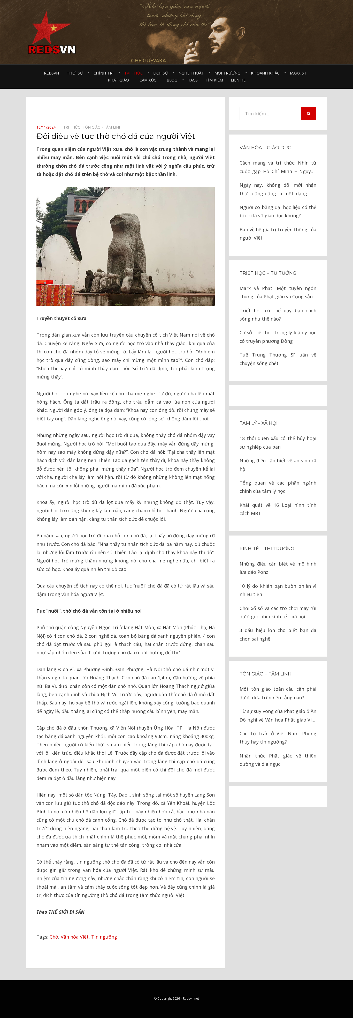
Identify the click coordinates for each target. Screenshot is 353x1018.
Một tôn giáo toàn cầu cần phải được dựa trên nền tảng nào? (278, 693)
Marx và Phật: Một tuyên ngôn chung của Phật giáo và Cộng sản (278, 292)
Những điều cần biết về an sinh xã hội (278, 464)
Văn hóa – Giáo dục (265, 148)
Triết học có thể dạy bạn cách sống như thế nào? (278, 314)
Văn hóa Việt (75, 937)
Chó (54, 937)
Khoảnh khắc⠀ (266, 73)
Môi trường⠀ (228, 73)
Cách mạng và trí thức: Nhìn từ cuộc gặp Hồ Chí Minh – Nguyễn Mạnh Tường (278, 167)
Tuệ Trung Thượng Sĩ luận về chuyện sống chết (278, 359)
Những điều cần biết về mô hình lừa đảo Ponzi (278, 568)
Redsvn (51, 73)
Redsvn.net (191, 998)
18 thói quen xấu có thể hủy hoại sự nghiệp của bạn (278, 442)
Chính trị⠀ (105, 73)
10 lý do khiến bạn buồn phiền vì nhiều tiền (278, 590)
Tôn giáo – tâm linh (265, 674)
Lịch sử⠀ (162, 73)
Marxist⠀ (299, 73)
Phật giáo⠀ (120, 80)
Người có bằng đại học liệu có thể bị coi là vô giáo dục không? (278, 211)
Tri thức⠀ (134, 73)
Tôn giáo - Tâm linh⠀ (103, 127)
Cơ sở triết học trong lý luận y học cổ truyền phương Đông (278, 336)
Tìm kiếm (214, 80)
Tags (193, 80)
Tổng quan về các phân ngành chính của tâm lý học (278, 487)
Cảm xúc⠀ (149, 80)
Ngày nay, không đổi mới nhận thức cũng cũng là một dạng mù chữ (278, 190)
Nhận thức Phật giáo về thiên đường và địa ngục (278, 760)
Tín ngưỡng (104, 937)
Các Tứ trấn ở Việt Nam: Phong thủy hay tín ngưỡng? (278, 737)
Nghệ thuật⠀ (193, 73)
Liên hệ (238, 80)
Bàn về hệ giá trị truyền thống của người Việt (278, 233)
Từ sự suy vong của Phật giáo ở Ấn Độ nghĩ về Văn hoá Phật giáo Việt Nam (278, 716)
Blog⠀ (173, 80)
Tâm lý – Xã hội (259, 423)
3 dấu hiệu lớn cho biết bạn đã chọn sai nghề (278, 634)
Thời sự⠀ (76, 73)
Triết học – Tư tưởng (268, 273)
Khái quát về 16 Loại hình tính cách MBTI (278, 509)
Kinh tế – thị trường (267, 549)
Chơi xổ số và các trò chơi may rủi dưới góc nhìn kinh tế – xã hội (278, 612)
